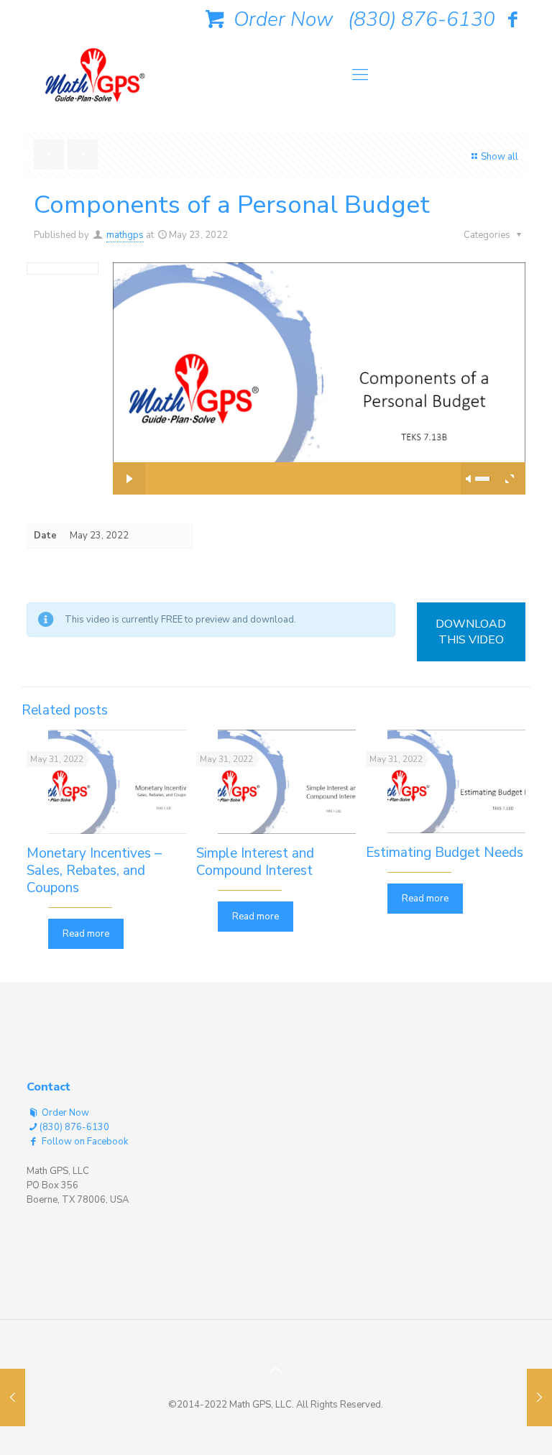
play (319, 356)
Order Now (281, 19)
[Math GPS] (95, 79)
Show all (499, 156)
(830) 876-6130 (421, 19)
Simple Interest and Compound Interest (255, 862)
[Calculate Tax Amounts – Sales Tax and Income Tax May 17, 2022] (539, 1397)
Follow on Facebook (84, 1141)
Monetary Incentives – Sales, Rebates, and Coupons (94, 870)
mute (469, 478)
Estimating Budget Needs (444, 852)
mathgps (125, 235)
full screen (509, 478)
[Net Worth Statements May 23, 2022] (12, 1397)
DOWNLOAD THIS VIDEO (471, 632)
